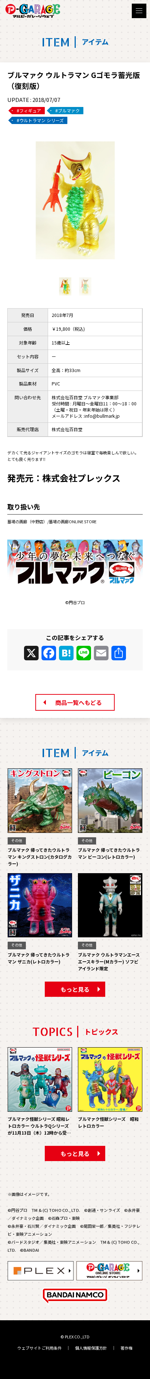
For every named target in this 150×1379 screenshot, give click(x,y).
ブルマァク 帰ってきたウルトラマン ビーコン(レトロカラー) (109, 853)
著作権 (127, 1348)
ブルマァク (69, 110)
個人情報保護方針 (91, 1348)
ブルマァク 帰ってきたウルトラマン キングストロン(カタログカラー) (40, 857)
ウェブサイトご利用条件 (39, 1348)
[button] (75, 268)
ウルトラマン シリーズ (41, 120)
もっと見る (75, 989)
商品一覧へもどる (78, 702)
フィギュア (30, 110)
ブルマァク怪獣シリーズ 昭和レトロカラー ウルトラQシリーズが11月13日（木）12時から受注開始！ (39, 1126)
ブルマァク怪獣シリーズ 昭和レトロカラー (108, 1122)
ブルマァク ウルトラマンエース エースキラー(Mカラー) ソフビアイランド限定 (109, 961)
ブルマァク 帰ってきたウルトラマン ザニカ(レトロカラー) (39, 958)
